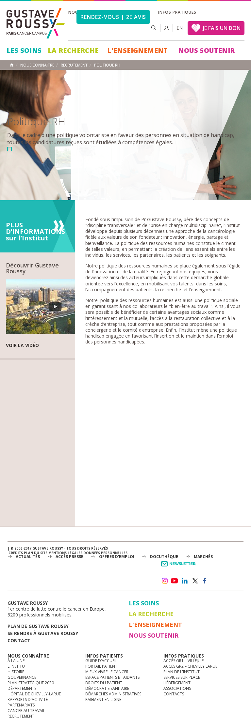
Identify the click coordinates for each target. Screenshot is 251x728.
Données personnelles (105, 553)
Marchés (203, 556)
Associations (177, 688)
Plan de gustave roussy (38, 626)
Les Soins (24, 50)
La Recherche (73, 50)
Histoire (16, 672)
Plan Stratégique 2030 (31, 683)
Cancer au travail (26, 710)
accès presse (69, 556)
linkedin (184, 580)
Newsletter (179, 567)
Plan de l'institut (181, 672)
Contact (19, 640)
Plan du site (35, 553)
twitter (194, 580)
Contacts (173, 694)
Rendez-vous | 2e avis (113, 17)
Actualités (28, 556)
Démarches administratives (113, 694)
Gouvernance (22, 677)
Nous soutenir (206, 50)
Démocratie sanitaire (107, 688)
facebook (205, 580)
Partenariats (21, 705)
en (180, 28)
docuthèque (164, 556)
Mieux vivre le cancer (106, 672)
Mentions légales (65, 553)
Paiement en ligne (103, 699)
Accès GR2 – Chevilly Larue (190, 666)
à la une (16, 660)
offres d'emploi (116, 556)
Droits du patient (103, 683)
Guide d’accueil (101, 660)
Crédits (15, 553)
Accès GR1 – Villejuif (183, 660)
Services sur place (181, 677)
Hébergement (177, 683)
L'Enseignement (137, 50)
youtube (174, 580)
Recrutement (21, 716)
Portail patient (101, 666)
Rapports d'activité (28, 699)
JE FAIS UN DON (222, 28)
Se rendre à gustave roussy (43, 633)
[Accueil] (36, 23)
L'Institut (17, 666)
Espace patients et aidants (112, 677)
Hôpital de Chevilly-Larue (34, 694)
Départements (22, 688)
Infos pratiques (177, 12)
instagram (164, 580)
